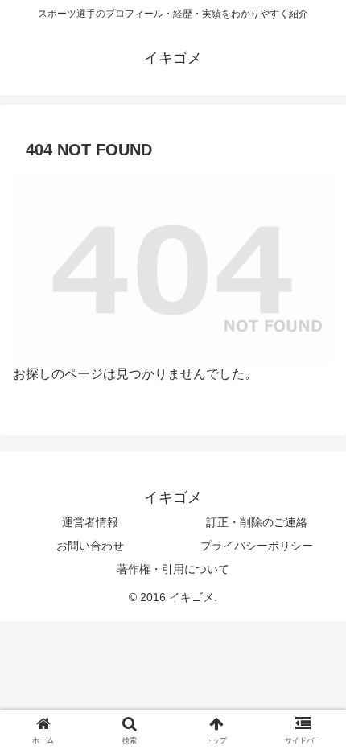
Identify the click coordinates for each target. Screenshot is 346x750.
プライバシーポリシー (256, 545)
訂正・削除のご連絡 (256, 522)
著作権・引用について (173, 568)
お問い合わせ (90, 545)
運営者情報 (90, 522)
